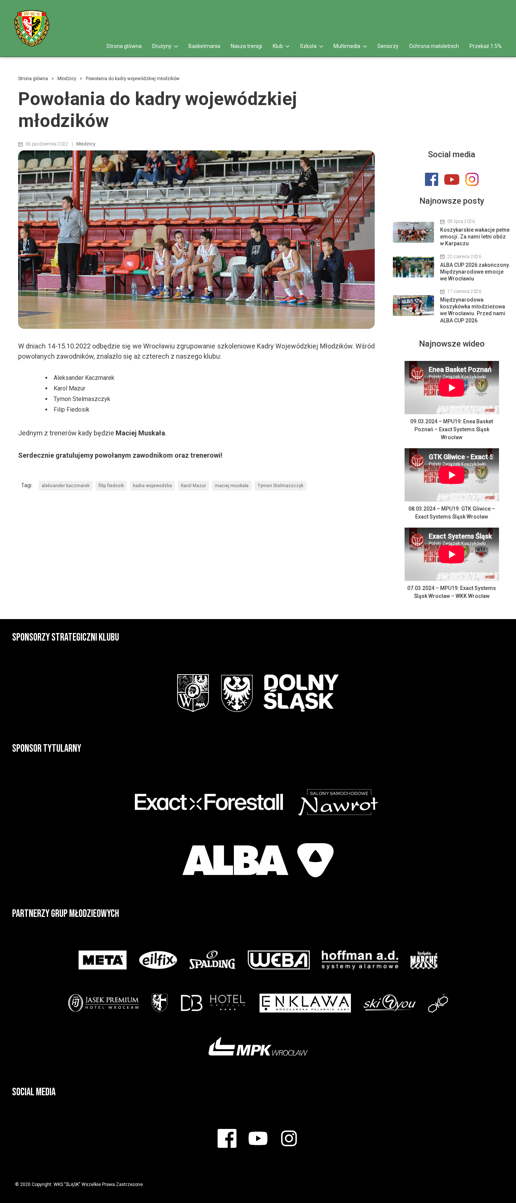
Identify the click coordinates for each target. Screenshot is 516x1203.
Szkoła (309, 46)
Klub (278, 46)
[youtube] (486, 12)
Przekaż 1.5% (486, 46)
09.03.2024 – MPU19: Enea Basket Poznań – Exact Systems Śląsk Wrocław (451, 429)
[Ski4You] (389, 1003)
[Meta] (102, 960)
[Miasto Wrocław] (193, 693)
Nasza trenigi (246, 46)
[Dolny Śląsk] (280, 693)
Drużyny (162, 46)
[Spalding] (213, 960)
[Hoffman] (360, 960)
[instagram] (502, 12)
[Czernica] (159, 1003)
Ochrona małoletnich (434, 46)
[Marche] (423, 960)
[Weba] (278, 960)
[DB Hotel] (213, 1003)
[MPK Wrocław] (258, 1046)
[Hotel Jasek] (103, 1003)
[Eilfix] (158, 960)
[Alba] (258, 860)
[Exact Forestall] (209, 802)
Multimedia (348, 46)
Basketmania (204, 46)
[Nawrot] (338, 802)
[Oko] (438, 1003)
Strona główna (124, 46)
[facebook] (471, 12)
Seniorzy (388, 46)
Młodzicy (66, 78)
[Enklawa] (305, 1003)
